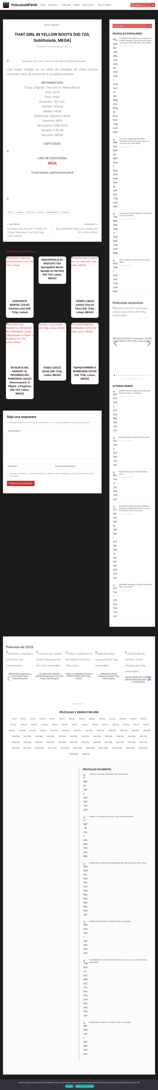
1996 (85, 736)
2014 (15, 748)
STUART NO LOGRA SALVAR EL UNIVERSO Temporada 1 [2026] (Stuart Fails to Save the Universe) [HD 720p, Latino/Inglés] (134, 508)
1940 (42, 718)
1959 (133, 718)
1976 (146, 724)
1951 (71, 718)
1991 (27, 736)
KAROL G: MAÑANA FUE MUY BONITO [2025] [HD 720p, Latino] (79, 676)
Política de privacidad (84, 1086)
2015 (27, 748)
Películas (66, 5)
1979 (32, 730)
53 (14, 718)
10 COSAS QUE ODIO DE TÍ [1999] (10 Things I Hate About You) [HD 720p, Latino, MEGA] (27, 230)
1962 (23, 724)
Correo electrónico (65, 466)
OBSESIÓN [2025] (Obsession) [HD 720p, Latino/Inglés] (108, 676)
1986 (112, 730)
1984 (88, 730)
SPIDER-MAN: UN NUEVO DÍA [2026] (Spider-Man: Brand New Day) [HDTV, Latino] (118, 863)
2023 (130, 747)
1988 (135, 730)
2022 (117, 747)
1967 (74, 724)
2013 (143, 742)
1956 (112, 718)
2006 (62, 742)
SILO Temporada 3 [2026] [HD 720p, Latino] (134, 437)
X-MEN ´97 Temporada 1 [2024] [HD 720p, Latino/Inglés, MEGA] (111, 817)
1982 (65, 730)
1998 (108, 736)
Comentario (15, 431)
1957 (122, 718)
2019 (77, 747)
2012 (131, 742)
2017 (52, 748)
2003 (27, 742)
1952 (81, 718)
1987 (123, 730)
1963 (34, 724)
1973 (115, 724)
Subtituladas (52, 212)
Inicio (43, 5)
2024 (142, 747)
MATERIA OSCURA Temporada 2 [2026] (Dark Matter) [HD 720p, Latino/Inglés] (132, 339)
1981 (54, 730)
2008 (85, 742)
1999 (120, 736)
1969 (94, 724)
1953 (91, 718)
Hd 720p (31, 212)
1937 (23, 718)
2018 (64, 747)
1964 (44, 724)
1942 (52, 718)
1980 (43, 730)
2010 (10, 212)
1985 (100, 730)
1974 (126, 724)
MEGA (52, 163)
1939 (32, 718)
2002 (15, 742)
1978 (22, 730)
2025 (73, 753)
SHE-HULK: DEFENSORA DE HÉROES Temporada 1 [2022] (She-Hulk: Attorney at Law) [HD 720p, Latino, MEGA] (134, 141)
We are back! (104, 5)
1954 (102, 718)
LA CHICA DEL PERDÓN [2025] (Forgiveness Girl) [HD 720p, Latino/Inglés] (49, 676)
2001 (143, 736)
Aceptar (69, 1086)
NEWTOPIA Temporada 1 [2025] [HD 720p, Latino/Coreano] (20, 676)
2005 (50, 742)
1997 (96, 736)
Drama (20, 212)
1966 (64, 724)
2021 (103, 747)
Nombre (13, 466)
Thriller (64, 212)
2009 (96, 742)
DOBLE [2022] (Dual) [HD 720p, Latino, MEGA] (52, 371)
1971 (105, 724)
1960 (143, 718)
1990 (15, 736)
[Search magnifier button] (153, 5)
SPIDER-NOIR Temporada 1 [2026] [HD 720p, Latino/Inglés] (109, 921)
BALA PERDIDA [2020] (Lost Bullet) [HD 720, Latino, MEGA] (77, 228)
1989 (146, 730)
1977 (11, 730)
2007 (73, 742)
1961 (13, 724)
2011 (120, 742)
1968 (84, 724)
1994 (62, 736)
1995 (73, 736)
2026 (85, 754)
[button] (149, 343)
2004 (38, 742)
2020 (90, 747)
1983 (77, 730)
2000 (131, 736)
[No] (155, 1084)
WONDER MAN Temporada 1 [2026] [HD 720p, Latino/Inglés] (110, 1022)
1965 (54, 724)
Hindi (40, 212)
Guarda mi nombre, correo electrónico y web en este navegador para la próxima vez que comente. (51, 474)
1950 (61, 718)
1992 (38, 736)
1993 (50, 736)
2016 (39, 748)
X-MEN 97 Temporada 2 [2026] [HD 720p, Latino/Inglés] (108, 774)
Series (76, 5)
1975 (135, 724)
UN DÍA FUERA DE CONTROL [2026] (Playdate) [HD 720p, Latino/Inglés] (138, 679)
